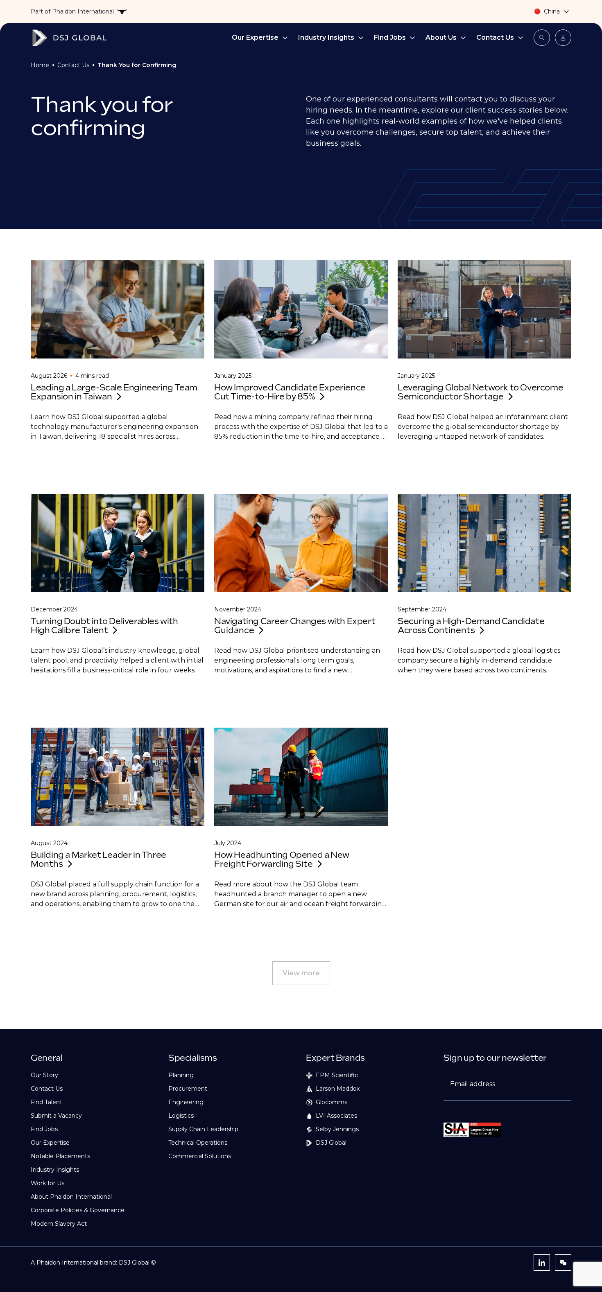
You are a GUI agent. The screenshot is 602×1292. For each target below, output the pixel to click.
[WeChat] (563, 1262)
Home (40, 65)
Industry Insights (326, 37)
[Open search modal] (542, 37)
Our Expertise (255, 37)
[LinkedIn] (542, 1262)
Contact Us (495, 37)
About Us (441, 37)
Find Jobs (390, 37)
